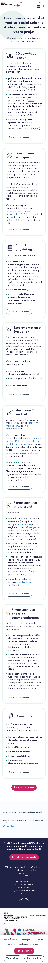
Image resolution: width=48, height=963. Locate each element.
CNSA (31, 101)
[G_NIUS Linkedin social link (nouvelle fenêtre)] (21, 899)
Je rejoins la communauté (24, 857)
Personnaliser (34, 958)
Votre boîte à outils (24, 885)
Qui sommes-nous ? (24, 882)
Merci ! (24, 894)
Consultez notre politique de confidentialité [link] (24, 944)
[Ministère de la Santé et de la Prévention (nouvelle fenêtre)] (24, 918)
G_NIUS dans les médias (24, 891)
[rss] (27, 899)
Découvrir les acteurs (19, 138)
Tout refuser (12, 958)
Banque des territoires (19, 525)
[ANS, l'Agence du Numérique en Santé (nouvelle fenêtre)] (24, 932)
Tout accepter (24, 951)
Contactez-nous (24, 888)
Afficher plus (8, 826)
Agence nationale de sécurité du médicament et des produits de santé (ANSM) (23, 441)
